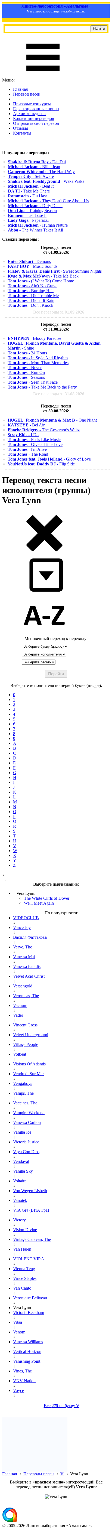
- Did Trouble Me (33, 295)
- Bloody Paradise (34, 338)
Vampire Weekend (29, 1112)
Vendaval (21, 1161)
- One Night (52, 420)
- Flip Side (41, 464)
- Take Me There (29, 191)
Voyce (18, 1390)
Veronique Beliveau (30, 1298)
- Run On (26, 372)
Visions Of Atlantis (29, 1064)
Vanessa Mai (24, 956)
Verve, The (22, 947)
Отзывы (20, 128)
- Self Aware (31, 176)
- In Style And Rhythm (38, 358)
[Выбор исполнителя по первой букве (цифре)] (44, 633)
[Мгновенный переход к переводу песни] (44, 592)
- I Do (23, 434)
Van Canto (22, 1288)
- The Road (28, 454)
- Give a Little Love (35, 444)
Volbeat (19, 1054)
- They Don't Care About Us (48, 200)
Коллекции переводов (33, 118)
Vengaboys (22, 1083)
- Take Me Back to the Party (42, 387)
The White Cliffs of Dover (46, 898)
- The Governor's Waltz (44, 430)
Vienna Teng (24, 1268)
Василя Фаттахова (30, 937)
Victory (19, 1220)
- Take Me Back (43, 276)
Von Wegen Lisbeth (30, 1190)
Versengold (22, 986)
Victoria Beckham (28, 1312)
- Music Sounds (32, 266)
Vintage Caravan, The (32, 1239)
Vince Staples (24, 1278)
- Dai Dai (37, 161)
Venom (19, 1332)
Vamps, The (23, 1093)
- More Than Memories (38, 362)
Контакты (22, 133)
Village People (25, 1044)
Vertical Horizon (27, 1351)
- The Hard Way (41, 171)
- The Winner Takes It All (35, 230)
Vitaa (17, 1322)
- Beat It (31, 186)
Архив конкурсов (29, 113)
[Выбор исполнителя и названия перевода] (44, 550)
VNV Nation (24, 1380)
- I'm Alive (27, 449)
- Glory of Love (49, 459)
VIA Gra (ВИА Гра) (31, 1210)
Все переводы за (58, 312)
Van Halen (22, 1249)
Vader (18, 1015)
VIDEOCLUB (26, 917)
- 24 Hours (27, 353)
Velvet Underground (30, 1034)
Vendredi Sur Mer (28, 1073)
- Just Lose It (27, 215)
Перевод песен (27, 94)
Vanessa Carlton (27, 1122)
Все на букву (61, 1405)
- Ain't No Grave (32, 285)
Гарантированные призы (36, 108)
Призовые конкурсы (32, 104)
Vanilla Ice (22, 1132)
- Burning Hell (31, 290)
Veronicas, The (26, 995)
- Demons (29, 261)
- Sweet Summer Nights (55, 271)
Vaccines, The (25, 1103)
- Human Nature (38, 225)
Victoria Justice (26, 1142)
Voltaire (19, 1181)
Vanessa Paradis (27, 966)
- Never (25, 367)
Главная (20, 89)
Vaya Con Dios (26, 1151)
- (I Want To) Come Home (41, 281)
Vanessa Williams (28, 1341)
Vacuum (20, 1005)
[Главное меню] (43, 75)
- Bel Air (26, 425)
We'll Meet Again (39, 903)
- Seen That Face (33, 382)
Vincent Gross (25, 1025)
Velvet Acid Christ (29, 976)
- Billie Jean (34, 166)
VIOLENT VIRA (28, 1259)
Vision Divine (25, 1229)
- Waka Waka (46, 181)
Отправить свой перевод (36, 123)
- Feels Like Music (34, 439)
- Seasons (26, 377)
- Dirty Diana (35, 205)
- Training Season (32, 210)
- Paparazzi (28, 220)
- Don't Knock (30, 305)
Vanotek (20, 1200)
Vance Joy (22, 927)
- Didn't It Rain (31, 300)
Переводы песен (38, 1474)
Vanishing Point (26, 1361)
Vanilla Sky (23, 1171)
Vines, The (22, 1371)
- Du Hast (27, 196)
